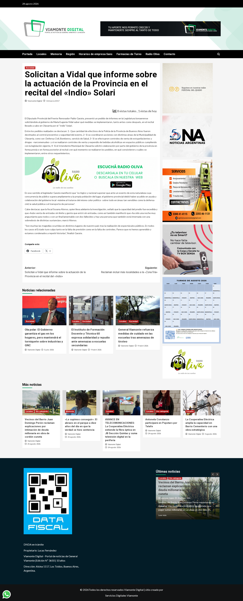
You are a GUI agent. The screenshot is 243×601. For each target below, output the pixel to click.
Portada (27, 54)
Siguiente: (129, 270)
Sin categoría (42, 411)
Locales (41, 54)
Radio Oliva (153, 54)
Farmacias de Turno (129, 54)
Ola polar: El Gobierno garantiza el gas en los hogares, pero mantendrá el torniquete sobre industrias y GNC (44, 337)
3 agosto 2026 (211, 434)
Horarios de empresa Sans (95, 54)
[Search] (219, 54)
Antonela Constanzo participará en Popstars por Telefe (161, 423)
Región (70, 54)
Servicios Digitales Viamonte (121, 595)
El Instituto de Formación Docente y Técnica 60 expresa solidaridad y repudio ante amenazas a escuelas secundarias (90, 337)
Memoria (56, 54)
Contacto (169, 54)
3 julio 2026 (49, 350)
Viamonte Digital (35, 101)
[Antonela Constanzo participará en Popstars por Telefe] (162, 402)
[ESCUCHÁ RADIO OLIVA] (91, 173)
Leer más (162, 515)
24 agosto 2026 (114, 447)
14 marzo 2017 (53, 101)
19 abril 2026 (96, 350)
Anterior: (55, 272)
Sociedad (30, 68)
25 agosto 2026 (33, 444)
